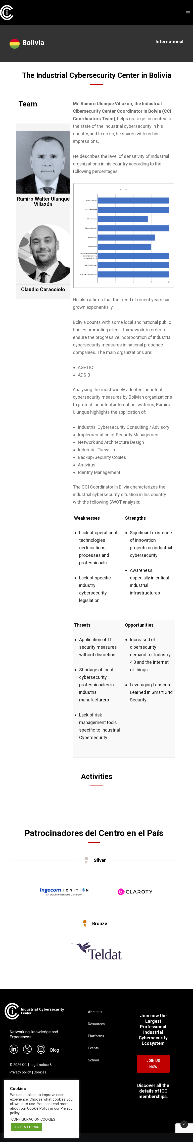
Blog (54, 1050)
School (93, 1060)
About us (95, 1012)
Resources (96, 1024)
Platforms (96, 1036)
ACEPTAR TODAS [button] (26, 1127)
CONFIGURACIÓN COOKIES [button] (33, 1119)
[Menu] (186, 12)
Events (93, 1048)
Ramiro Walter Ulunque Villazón (43, 201)
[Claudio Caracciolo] (47, 282)
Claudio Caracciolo (43, 289)
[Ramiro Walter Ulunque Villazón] (47, 192)
